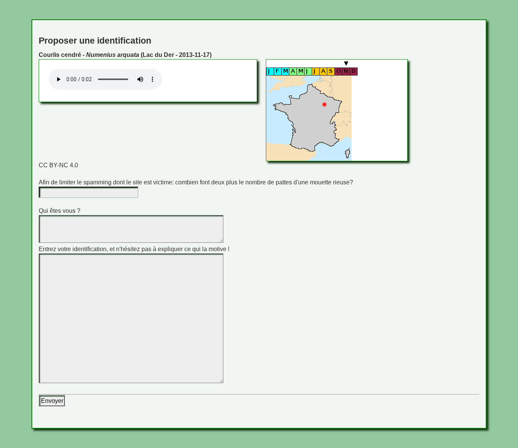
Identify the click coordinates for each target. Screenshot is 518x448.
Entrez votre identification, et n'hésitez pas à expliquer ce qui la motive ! (134, 249)
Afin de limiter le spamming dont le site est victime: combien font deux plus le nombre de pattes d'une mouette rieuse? (196, 182)
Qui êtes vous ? (59, 210)
